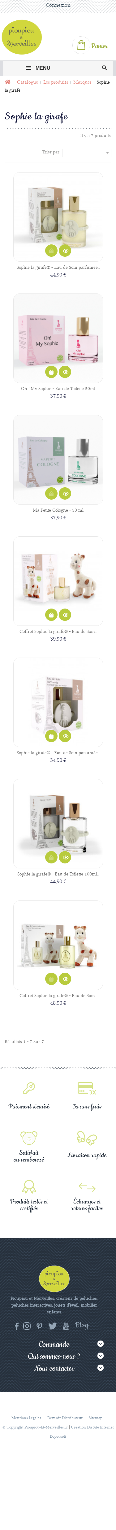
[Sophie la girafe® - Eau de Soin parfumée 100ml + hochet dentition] (58, 217)
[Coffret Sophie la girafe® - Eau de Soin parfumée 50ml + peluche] (58, 581)
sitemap (95, 1418)
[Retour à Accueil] (7, 82)
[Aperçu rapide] (65, 250)
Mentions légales (26, 1418)
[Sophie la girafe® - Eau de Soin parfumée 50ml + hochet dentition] (58, 702)
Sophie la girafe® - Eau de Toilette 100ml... (58, 874)
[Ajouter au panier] (51, 372)
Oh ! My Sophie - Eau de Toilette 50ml (58, 388)
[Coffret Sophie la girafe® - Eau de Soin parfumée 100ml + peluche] (58, 945)
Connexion (58, 5)
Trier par (50, 152)
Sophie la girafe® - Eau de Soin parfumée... (58, 267)
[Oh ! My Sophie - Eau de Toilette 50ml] (58, 338)
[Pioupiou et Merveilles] (24, 37)
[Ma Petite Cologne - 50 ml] (58, 460)
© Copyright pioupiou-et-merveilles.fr (35, 1427)
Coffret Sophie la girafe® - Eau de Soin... (58, 631)
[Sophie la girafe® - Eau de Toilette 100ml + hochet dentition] (58, 823)
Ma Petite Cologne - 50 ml (58, 510)
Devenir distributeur (65, 1418)
